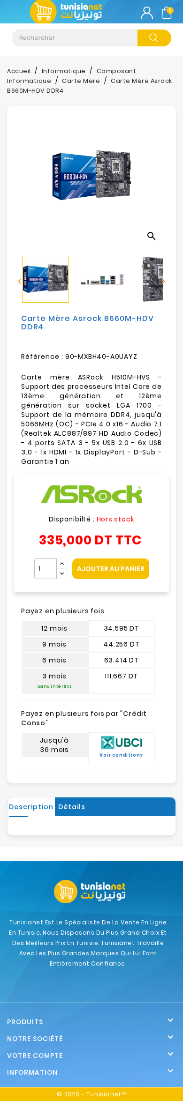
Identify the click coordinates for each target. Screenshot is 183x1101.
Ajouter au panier (111, 568)
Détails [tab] (71, 806)
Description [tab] (31, 806)
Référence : (42, 356)
